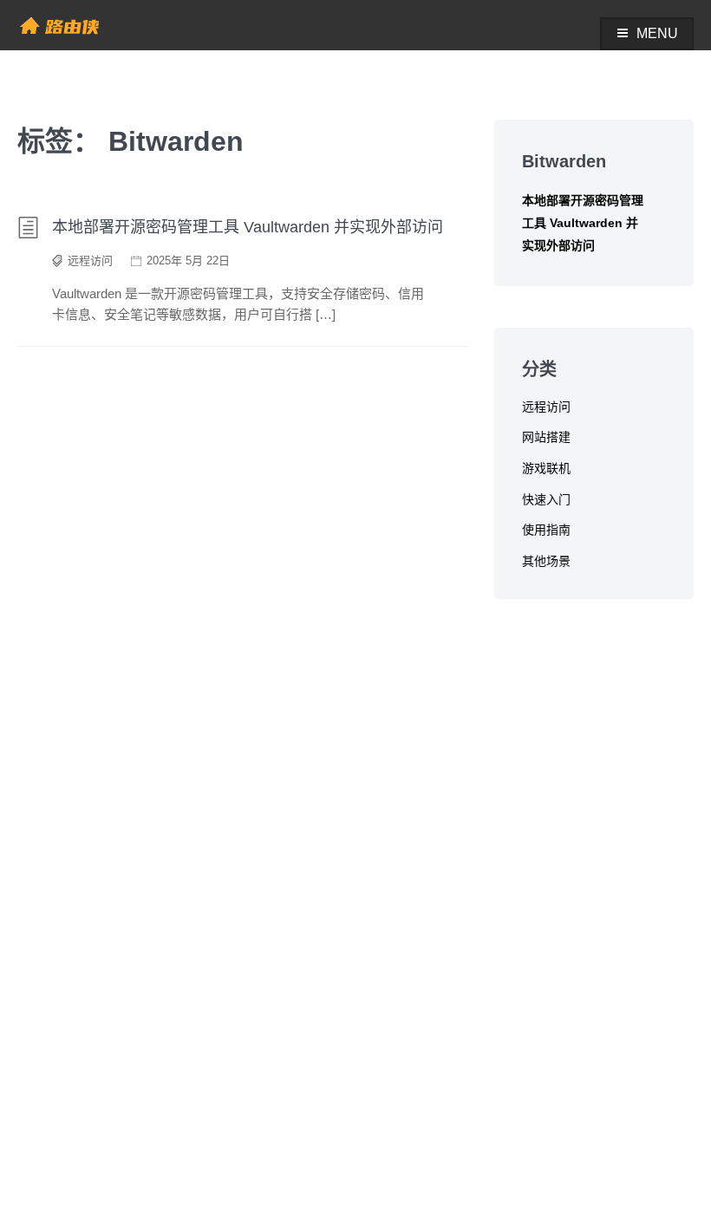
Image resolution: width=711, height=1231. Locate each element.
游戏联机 (546, 468)
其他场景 (546, 561)
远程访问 (90, 260)
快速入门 (546, 499)
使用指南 (546, 530)
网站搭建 (546, 437)
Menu (657, 33)
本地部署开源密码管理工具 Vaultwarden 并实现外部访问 (247, 227)
